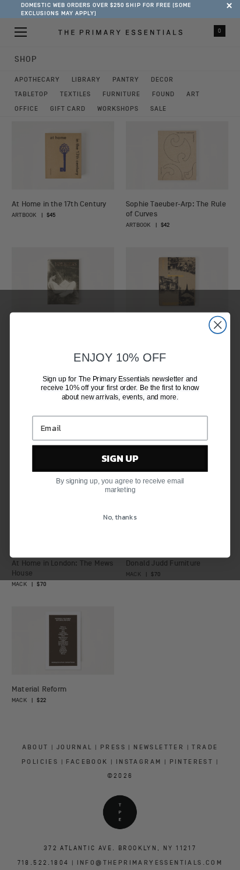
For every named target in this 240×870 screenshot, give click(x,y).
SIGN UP (120, 458)
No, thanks (119, 518)
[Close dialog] (217, 325)
